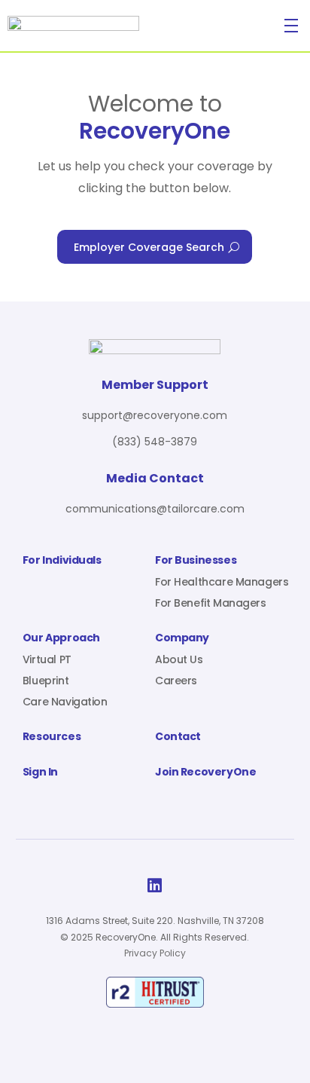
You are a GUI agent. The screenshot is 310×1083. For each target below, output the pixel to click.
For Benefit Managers (210, 602)
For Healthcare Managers (221, 581)
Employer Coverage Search (149, 247)
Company (182, 638)
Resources (52, 737)
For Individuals (62, 561)
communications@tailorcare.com (155, 508)
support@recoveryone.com (154, 415)
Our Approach (61, 638)
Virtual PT (47, 659)
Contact (178, 737)
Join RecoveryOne (205, 772)
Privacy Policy (155, 953)
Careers (176, 680)
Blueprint (45, 680)
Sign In (40, 772)
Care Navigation (65, 701)
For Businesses (195, 561)
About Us (179, 659)
